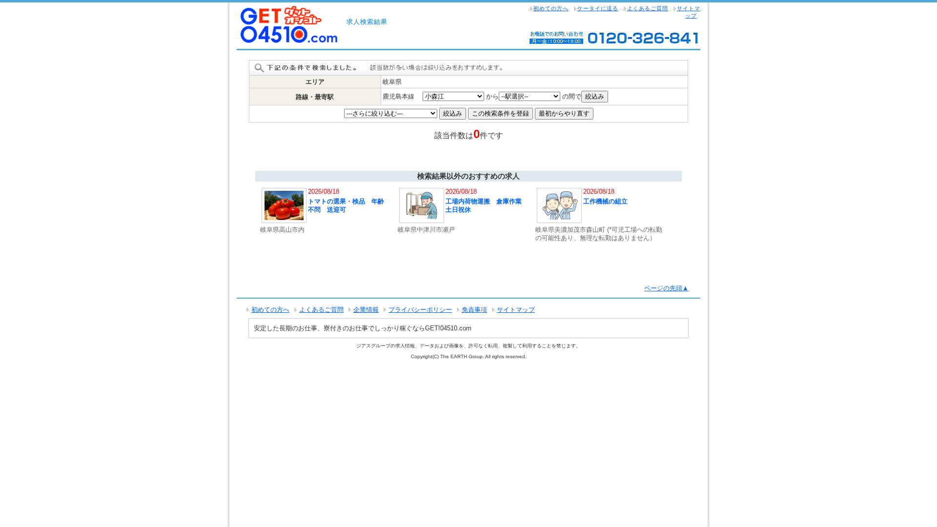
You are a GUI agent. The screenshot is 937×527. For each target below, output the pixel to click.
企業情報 (366, 309)
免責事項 (474, 309)
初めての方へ (551, 8)
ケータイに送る (597, 8)
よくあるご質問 (647, 8)
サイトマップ (688, 12)
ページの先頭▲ (666, 288)
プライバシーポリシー (420, 309)
